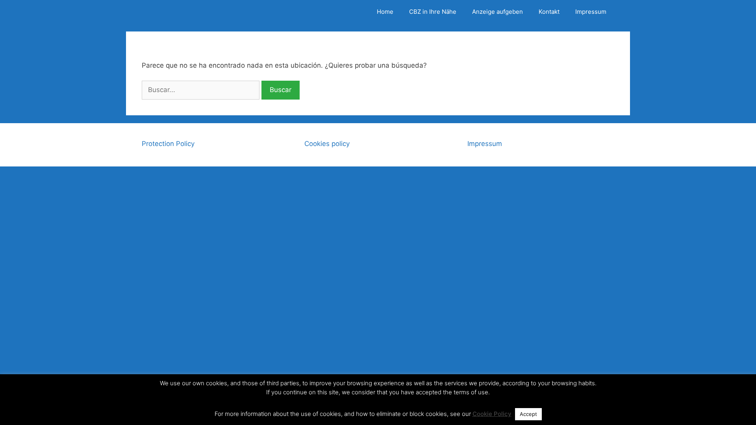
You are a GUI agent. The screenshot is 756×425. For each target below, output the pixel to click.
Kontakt (549, 11)
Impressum (590, 11)
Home (385, 11)
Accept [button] (528, 414)
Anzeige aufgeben (497, 11)
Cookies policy (327, 144)
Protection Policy (168, 144)
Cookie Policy (491, 414)
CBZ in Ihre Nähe (432, 11)
